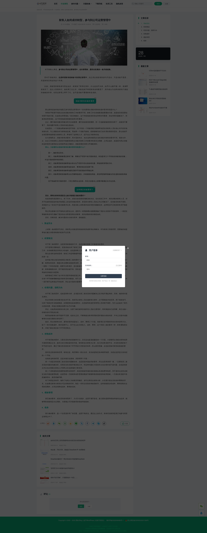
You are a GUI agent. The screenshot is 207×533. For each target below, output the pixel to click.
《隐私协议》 (114, 281)
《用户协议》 (105, 281)
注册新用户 (117, 250)
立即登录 (103, 276)
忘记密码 (119, 265)
